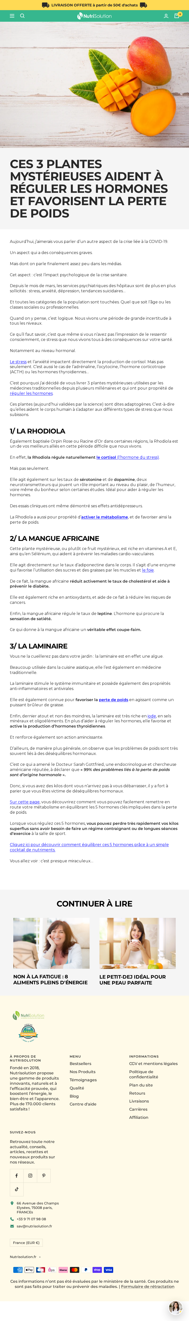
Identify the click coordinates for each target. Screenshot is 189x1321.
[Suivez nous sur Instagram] (30, 1176)
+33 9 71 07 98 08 (31, 1219)
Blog (74, 1096)
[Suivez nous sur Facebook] (16, 1176)
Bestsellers (80, 1063)
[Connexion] (166, 16)
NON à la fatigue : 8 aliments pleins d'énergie (50, 980)
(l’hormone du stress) (137, 457)
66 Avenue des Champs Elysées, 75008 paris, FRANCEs (38, 1207)
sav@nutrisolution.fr (34, 1226)
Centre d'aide (83, 1104)
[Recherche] (22, 16)
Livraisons (139, 1101)
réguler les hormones (31, 393)
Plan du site (141, 1085)
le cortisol (106, 457)
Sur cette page (25, 802)
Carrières (138, 1109)
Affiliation (138, 1117)
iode (152, 716)
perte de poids (113, 699)
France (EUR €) (26, 1243)
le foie (148, 570)
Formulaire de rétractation (147, 1286)
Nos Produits (82, 1071)
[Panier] (176, 16)
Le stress (18, 361)
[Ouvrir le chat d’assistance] (175, 1307)
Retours (137, 1093)
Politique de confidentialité (143, 1074)
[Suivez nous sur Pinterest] (43, 1176)
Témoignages (83, 1080)
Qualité (77, 1088)
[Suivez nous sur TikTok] (16, 1189)
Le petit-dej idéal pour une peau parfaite (132, 980)
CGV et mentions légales (153, 1063)
